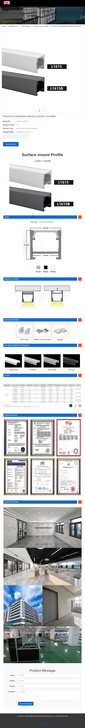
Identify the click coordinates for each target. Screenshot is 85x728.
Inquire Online (11, 144)
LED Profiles (25, 26)
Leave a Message (26, 704)
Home (4, 26)
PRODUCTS (13, 26)
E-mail (12, 686)
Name (12, 675)
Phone (12, 681)
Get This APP (43, 724)
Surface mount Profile (40, 26)
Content (11, 691)
